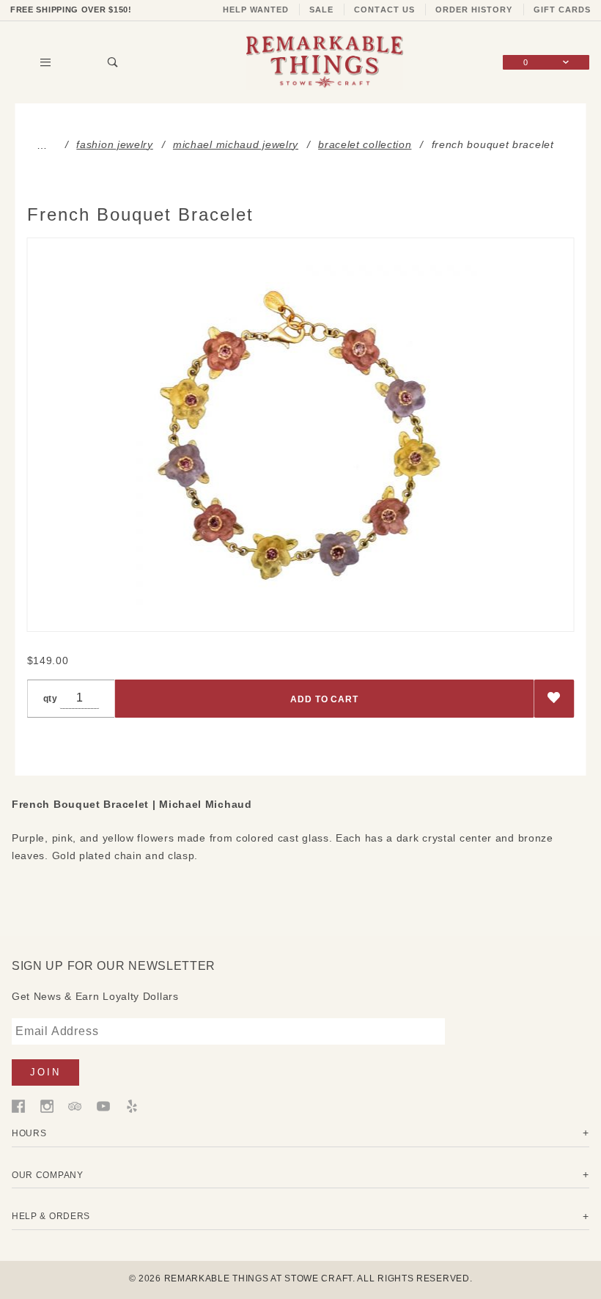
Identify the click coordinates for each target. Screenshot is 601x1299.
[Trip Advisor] (74, 1105)
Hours (29, 1133)
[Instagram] (47, 1105)
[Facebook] (18, 1105)
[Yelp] (132, 1105)
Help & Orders (51, 1216)
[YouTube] (103, 1105)
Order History (474, 9)
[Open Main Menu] (46, 62)
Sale (321, 9)
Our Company (48, 1175)
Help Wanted (256, 9)
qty (50, 698)
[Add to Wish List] (554, 699)
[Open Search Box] (114, 62)
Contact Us (384, 9)
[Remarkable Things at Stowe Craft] (324, 61)
